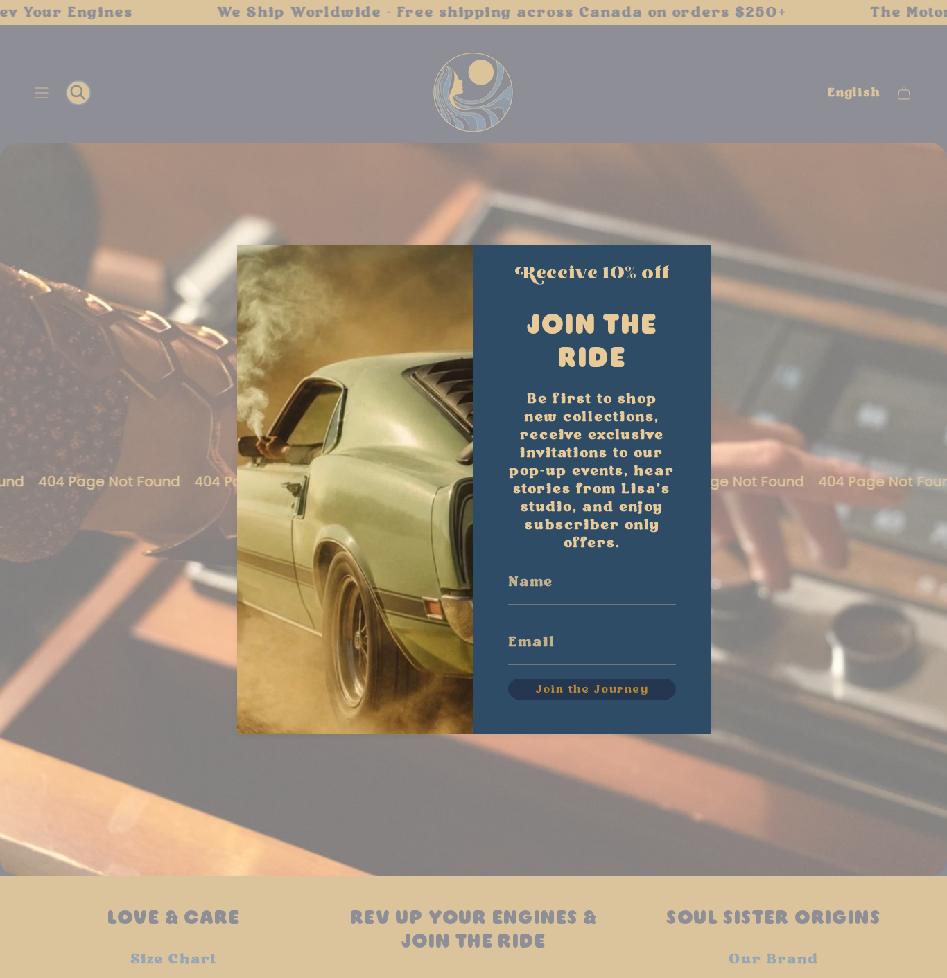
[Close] (686, 265)
